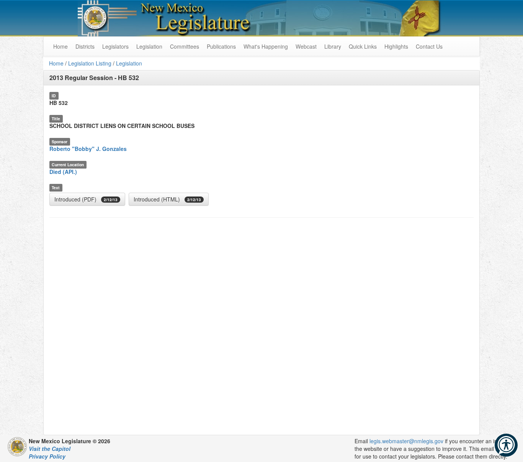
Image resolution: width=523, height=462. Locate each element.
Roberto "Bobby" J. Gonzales (88, 148)
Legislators (115, 46)
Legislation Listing (89, 63)
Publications (221, 46)
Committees (184, 46)
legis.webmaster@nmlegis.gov (406, 441)
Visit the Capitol (49, 448)
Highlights (396, 46)
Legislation (149, 46)
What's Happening (266, 46)
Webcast (306, 46)
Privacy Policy (47, 456)
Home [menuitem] (60, 46)
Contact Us (429, 46)
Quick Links (363, 46)
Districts (85, 46)
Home (56, 63)
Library (332, 46)
